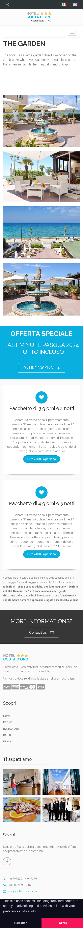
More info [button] (29, 911)
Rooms (7, 722)
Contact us (38, 632)
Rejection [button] (20, 922)
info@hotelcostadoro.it (23, 891)
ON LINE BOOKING (38, 368)
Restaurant (11, 728)
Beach (7, 741)
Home (6, 715)
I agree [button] (62, 922)
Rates (7, 734)
